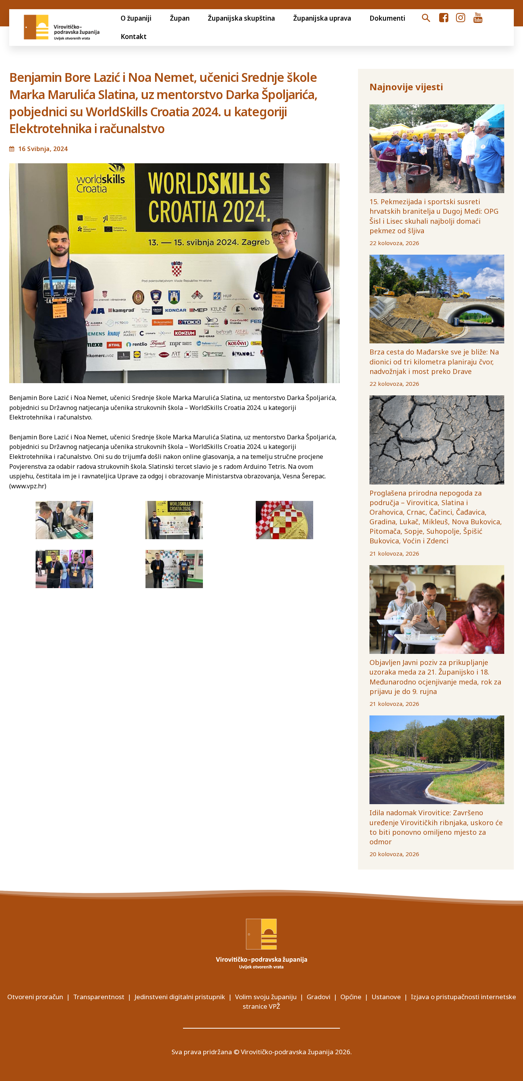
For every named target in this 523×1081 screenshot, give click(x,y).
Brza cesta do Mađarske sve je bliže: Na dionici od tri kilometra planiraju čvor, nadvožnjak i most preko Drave (434, 361)
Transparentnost (98, 996)
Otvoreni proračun (35, 996)
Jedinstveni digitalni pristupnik (179, 996)
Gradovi (318, 996)
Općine (350, 996)
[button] (426, 18)
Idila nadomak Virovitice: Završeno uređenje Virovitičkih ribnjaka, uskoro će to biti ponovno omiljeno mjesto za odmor (436, 827)
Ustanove (386, 996)
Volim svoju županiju (266, 996)
